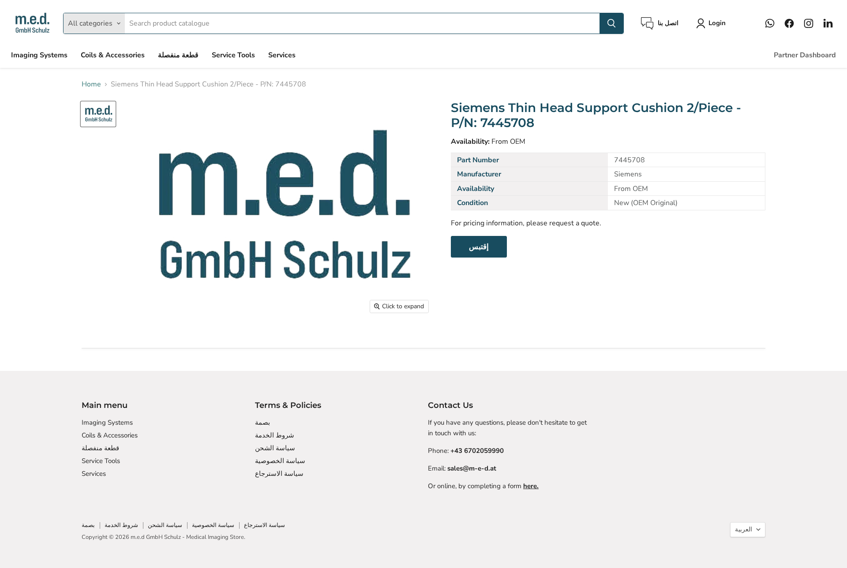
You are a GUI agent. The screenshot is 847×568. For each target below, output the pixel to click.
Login (717, 23)
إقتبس (479, 247)
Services (282, 55)
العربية (743, 529)
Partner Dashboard (805, 55)
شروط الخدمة (274, 435)
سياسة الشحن (275, 448)
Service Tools (233, 55)
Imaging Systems (39, 55)
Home (91, 84)
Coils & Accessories (113, 55)
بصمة (262, 422)
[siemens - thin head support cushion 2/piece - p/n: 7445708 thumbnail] (98, 114)
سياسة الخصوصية (280, 460)
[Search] (611, 23)
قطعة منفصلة (178, 55)
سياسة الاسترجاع (279, 473)
